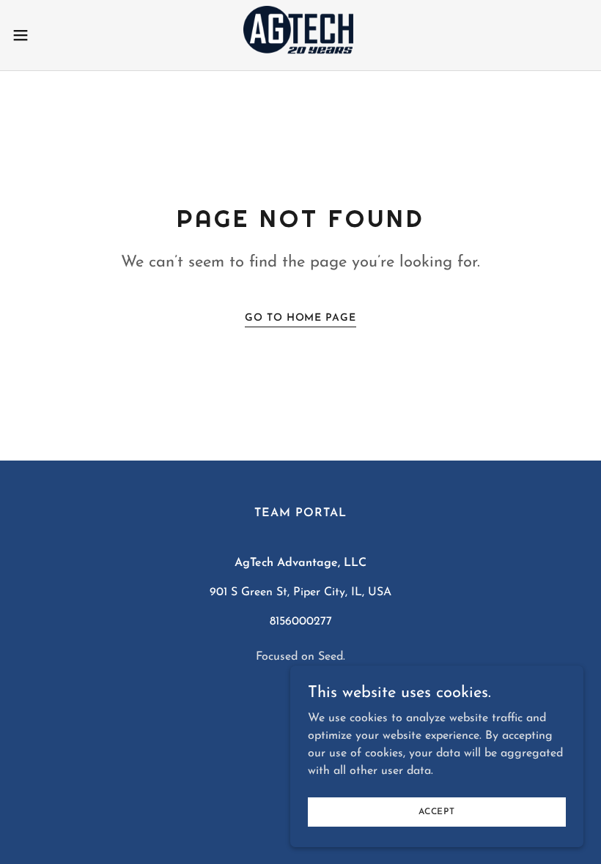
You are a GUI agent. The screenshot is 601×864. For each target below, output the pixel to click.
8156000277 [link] (301, 621)
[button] (50, 35)
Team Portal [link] (300, 513)
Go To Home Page (300, 318)
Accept (437, 811)
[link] (300, 35)
